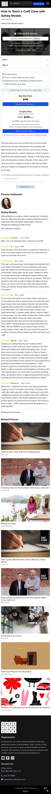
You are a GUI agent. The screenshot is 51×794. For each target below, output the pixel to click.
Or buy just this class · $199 (25, 50)
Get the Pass (39, 4)
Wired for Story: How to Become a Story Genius (20, 452)
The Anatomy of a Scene (11, 635)
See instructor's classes (10, 228)
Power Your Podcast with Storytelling (16, 671)
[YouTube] (3, 758)
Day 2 (5, 65)
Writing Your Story (8, 523)
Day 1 (5, 59)
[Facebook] (8, 758)
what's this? (37, 90)
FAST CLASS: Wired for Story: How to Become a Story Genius (23, 560)
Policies (25, 791)
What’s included (42, 135)
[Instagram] (12, 758)
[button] (45, 788)
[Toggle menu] (47, 3)
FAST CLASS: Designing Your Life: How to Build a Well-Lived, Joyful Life (23, 598)
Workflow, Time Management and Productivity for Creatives (25, 707)
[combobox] (20, 3)
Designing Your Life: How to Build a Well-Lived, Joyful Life (25, 487)
